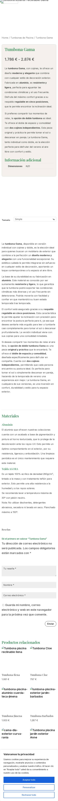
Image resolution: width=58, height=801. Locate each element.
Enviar (50, 623)
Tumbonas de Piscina (21, 37)
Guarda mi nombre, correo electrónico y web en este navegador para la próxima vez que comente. (27, 609)
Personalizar (29, 787)
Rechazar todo (29, 795)
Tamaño (6, 220)
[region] (29, 775)
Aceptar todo (29, 780)
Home (5, 37)
